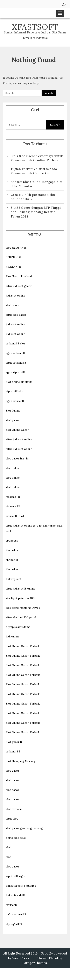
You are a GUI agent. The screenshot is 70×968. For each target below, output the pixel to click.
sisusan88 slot (15, 516)
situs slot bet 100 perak (21, 617)
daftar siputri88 (16, 914)
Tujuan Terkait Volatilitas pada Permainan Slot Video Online (34, 171)
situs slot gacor (16, 314)
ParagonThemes (34, 963)
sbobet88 (12, 540)
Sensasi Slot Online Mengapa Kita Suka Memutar (37, 184)
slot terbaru (14, 809)
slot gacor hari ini (17, 458)
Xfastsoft (35, 27)
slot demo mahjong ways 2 (23, 607)
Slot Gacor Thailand (19, 276)
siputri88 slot (15, 391)
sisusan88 (12, 905)
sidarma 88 (13, 497)
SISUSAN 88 (14, 257)
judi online (12, 636)
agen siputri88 (15, 372)
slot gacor (12, 420)
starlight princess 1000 (21, 598)
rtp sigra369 (14, 924)
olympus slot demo (18, 627)
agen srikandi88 (16, 353)
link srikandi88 (15, 895)
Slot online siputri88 (19, 382)
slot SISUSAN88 (16, 247)
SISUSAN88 (13, 267)
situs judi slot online (19, 439)
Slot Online (13, 410)
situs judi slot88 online (20, 588)
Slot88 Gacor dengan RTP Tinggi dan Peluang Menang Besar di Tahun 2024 (36, 212)
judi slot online (15, 295)
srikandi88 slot (15, 343)
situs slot (12, 818)
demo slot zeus (16, 837)
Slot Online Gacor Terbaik (23, 646)
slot (8, 847)
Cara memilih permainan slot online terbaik (33, 197)
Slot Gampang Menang (20, 761)
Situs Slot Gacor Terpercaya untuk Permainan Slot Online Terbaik (37, 158)
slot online (13, 468)
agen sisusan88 (15, 401)
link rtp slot (13, 579)
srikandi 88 (13, 751)
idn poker (12, 550)
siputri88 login (15, 876)
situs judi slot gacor (19, 286)
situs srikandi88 (16, 362)
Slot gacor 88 (14, 742)
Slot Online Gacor (17, 429)
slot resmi (12, 305)
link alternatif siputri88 (21, 885)
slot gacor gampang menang (24, 828)
